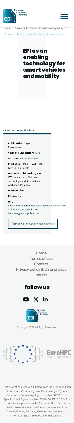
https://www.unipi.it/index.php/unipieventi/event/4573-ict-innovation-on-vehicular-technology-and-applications (37, 209)
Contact (41, 264)
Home (7, 28)
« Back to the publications (18, 130)
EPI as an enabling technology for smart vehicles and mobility (34, 34)
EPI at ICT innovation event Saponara (34, 223)
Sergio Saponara (29, 158)
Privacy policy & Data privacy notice (41, 272)
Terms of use (41, 258)
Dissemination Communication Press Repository (39, 28)
